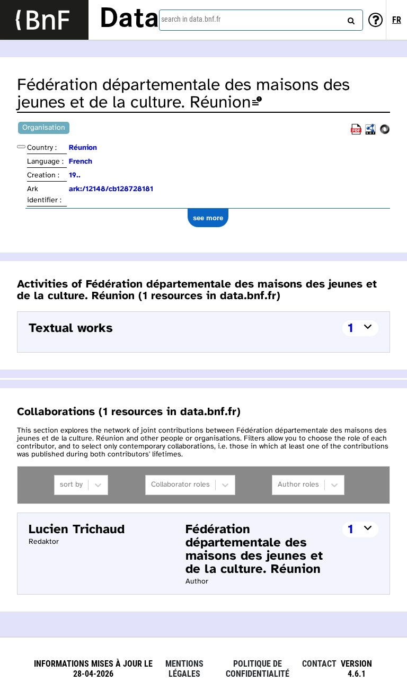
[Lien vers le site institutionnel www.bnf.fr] (44, 20)
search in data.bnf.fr (190, 19)
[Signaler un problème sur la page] (257, 103)
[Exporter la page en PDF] (356, 133)
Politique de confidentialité (257, 669)
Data (129, 19)
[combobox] (261, 20)
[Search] (349, 18)
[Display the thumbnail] (21, 146)
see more (208, 218)
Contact (319, 664)
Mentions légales (184, 669)
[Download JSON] (384, 133)
